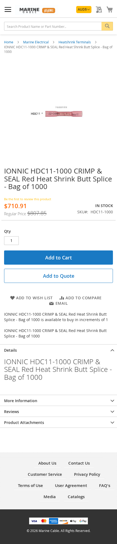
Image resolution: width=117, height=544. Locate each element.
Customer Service (45, 474)
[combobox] (58, 26)
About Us (47, 463)
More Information (20, 400)
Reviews (11, 411)
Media (50, 497)
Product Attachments (24, 422)
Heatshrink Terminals (75, 42)
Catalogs (76, 497)
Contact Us (79, 463)
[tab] (58, 349)
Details (10, 350)
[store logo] (37, 10)
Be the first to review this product (27, 199)
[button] (83, 9)
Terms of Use (30, 485)
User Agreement (71, 485)
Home (9, 42)
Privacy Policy (87, 474)
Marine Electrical (36, 42)
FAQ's (104, 485)
